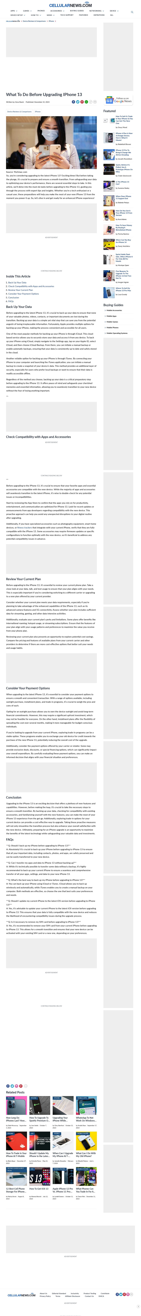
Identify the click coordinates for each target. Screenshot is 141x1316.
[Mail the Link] (95, 102)
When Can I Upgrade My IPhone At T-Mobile (63, 1156)
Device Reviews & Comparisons (19, 112)
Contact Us (89, 1296)
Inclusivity (75, 1293)
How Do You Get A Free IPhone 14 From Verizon (124, 213)
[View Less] (25, 1086)
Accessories (56, 11)
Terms (58, 1296)
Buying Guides (77, 11)
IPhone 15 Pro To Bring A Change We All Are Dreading (123, 152)
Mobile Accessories (114, 310)
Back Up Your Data (17, 283)
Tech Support (66, 15)
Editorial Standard (59, 1293)
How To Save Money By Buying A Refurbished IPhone (124, 227)
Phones (41, 11)
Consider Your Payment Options (23, 294)
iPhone (37, 112)
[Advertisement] (70, 1309)
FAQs (11, 301)
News (49, 15)
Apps (13, 11)
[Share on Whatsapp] (86, 102)
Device (113, 11)
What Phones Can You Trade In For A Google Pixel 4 (84, 1192)
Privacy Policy (45, 1296)
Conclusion (13, 298)
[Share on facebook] (73, 102)
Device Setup (17, 15)
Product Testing (90, 1293)
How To (34, 15)
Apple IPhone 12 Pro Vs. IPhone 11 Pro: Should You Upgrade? (63, 1192)
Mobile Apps (111, 316)
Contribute (105, 1293)
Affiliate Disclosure (72, 1296)
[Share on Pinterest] (82, 102)
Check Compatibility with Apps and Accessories (31, 286)
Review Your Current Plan (20, 290)
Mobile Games (112, 322)
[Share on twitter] (77, 102)
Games (26, 11)
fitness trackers (24, 528)
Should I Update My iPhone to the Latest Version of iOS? (39, 1156)
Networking (95, 11)
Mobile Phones (112, 328)
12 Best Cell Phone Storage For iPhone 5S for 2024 (15, 1192)
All (111, 15)
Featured (83, 15)
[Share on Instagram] (16, 1086)
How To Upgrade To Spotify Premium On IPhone (39, 1121)
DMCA (101, 1296)
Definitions (99, 15)
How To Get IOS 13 (38, 1189)
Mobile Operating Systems (117, 333)
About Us (43, 1293)
